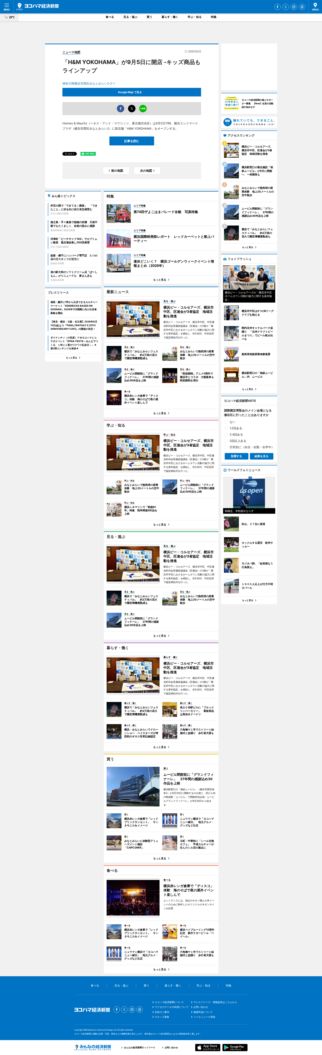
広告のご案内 (162, 1011)
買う (149, 17)
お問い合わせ (200, 1006)
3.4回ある (236, 434)
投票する (236, 456)
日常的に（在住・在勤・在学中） (252, 447)
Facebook (277, 7)
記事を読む (131, 141)
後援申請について (203, 1011)
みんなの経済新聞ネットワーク (92, 1047)
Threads (302, 7)
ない (233, 421)
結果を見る (262, 456)
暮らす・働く (170, 17)
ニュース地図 (71, 52)
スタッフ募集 (162, 1016)
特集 (214, 17)
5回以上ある (238, 440)
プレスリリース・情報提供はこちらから (215, 1002)
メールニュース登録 (204, 1016)
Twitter (285, 7)
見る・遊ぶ (130, 17)
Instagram (294, 7)
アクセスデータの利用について (172, 1006)
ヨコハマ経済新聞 (37, 6)
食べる (110, 17)
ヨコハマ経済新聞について (169, 1002)
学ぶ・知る (195, 17)
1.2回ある (236, 428)
